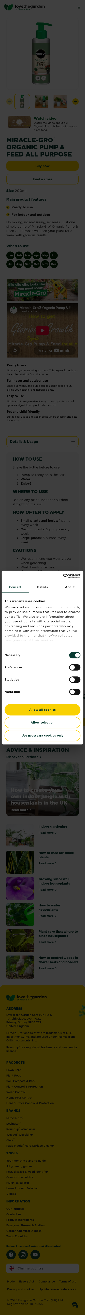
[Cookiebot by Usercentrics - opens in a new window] (63, 576)
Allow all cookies (42, 710)
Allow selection (42, 722)
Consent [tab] (15, 587)
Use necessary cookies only (42, 735)
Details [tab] (42, 587)
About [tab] (70, 587)
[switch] (74, 667)
